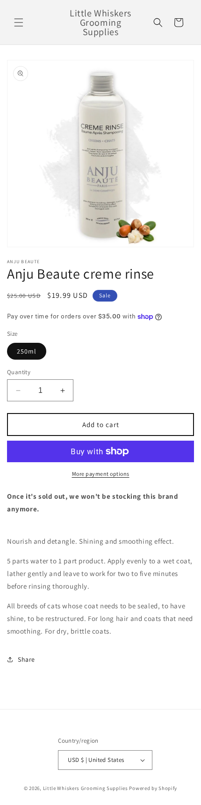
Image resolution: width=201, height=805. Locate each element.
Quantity (18, 372)
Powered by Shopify (153, 788)
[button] (18, 22)
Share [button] (26, 659)
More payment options (100, 473)
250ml (26, 351)
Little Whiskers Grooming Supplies (85, 788)
